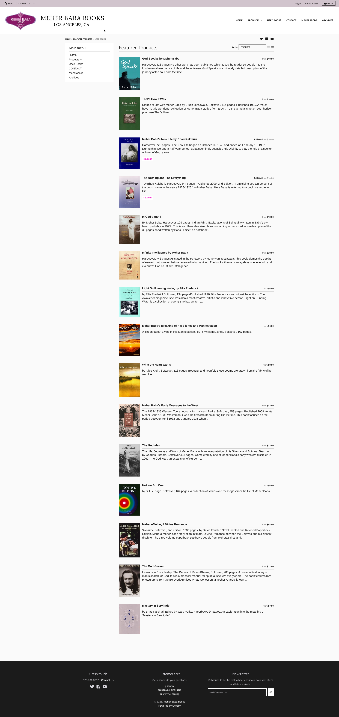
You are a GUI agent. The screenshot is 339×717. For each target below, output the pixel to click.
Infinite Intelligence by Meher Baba (165, 252)
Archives (74, 77)
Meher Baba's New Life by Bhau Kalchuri (169, 139)
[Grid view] (268, 47)
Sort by (235, 47)
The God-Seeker (153, 566)
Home (67, 39)
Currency (22, 3)
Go (270, 692)
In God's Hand (151, 216)
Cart (330, 3)
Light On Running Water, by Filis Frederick (170, 288)
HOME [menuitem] (239, 20)
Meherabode (76, 72)
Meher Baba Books (174, 701)
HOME (73, 54)
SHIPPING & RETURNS (169, 690)
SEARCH (169, 686)
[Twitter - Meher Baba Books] (261, 38)
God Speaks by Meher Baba (160, 58)
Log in (298, 3)
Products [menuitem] (254, 20)
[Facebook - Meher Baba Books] (266, 38)
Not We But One (152, 485)
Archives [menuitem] (327, 20)
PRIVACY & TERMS (169, 694)
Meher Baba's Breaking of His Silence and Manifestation (179, 325)
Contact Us (107, 680)
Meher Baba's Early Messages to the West (170, 405)
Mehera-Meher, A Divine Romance (164, 524)
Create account (311, 3)
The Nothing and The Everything (164, 177)
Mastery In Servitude (156, 605)
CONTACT (75, 68)
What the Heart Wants (156, 364)
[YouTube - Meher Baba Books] (272, 38)
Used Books (76, 63)
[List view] (272, 47)
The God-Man (151, 445)
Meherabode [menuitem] (309, 20)
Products (74, 59)
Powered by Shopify (169, 705)
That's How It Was (154, 99)
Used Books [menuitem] (274, 20)
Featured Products (82, 39)
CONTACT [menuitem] (291, 20)
